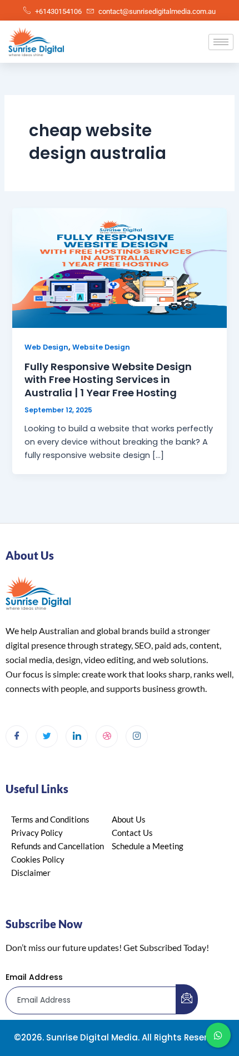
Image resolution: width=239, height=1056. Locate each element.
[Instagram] (137, 736)
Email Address (34, 977)
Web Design (46, 347)
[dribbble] (107, 736)
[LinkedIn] (77, 736)
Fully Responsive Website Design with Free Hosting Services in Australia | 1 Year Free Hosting (108, 380)
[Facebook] (17, 736)
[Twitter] (47, 736)
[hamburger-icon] (220, 42)
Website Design (101, 347)
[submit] (187, 999)
